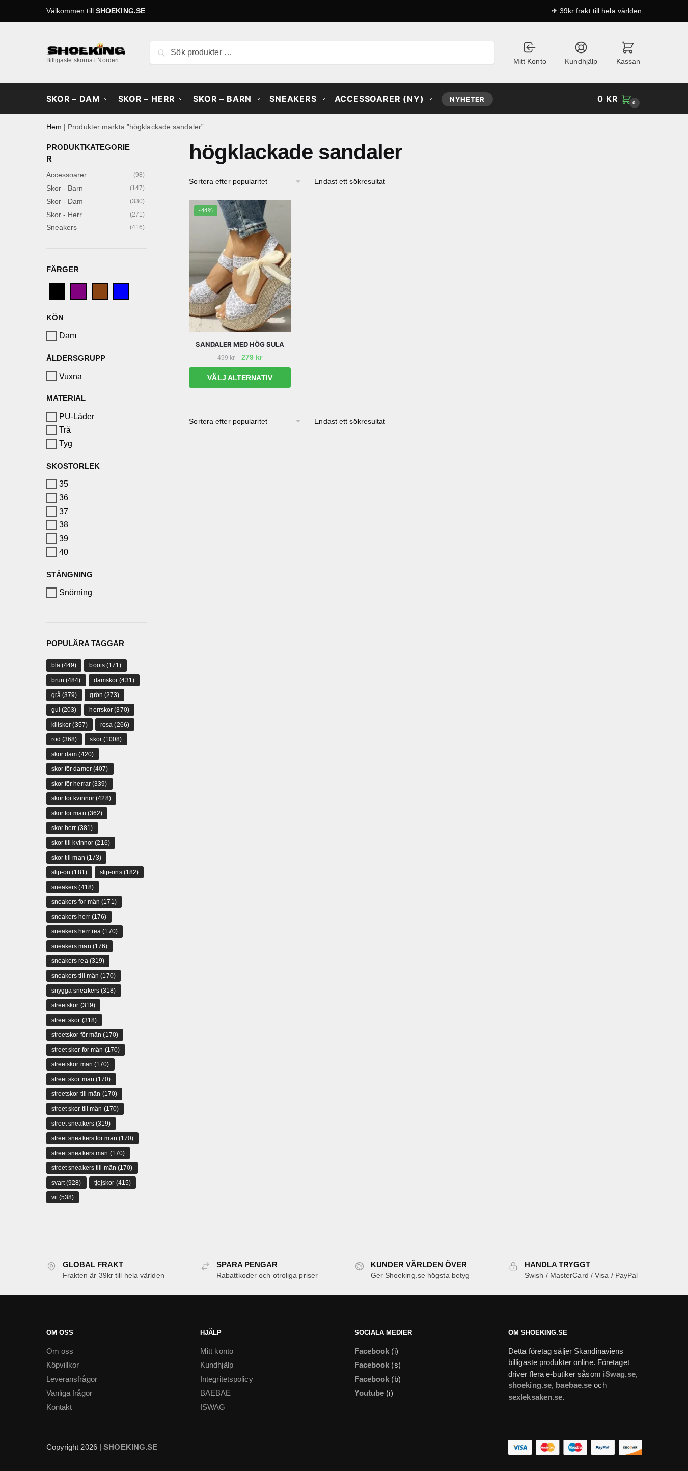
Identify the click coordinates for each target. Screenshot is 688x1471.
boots (105, 665)
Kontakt (59, 1407)
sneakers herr (79, 916)
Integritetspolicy (226, 1379)
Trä (65, 429)
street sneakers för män (92, 1138)
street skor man (81, 1079)
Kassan (628, 61)
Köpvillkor (62, 1364)
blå (64, 665)
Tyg (65, 443)
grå (64, 695)
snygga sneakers (83, 990)
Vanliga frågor (69, 1392)
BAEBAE (215, 1392)
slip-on (69, 872)
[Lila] (78, 290)
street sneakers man (88, 1153)
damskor (114, 680)
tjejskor (112, 1182)
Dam (67, 335)
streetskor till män (84, 1094)
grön (104, 695)
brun (66, 680)
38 (63, 524)
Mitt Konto (529, 61)
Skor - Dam (65, 201)
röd (64, 739)
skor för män (77, 813)
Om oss (60, 1351)
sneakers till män (83, 975)
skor (106, 739)
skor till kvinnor (80, 842)
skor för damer (79, 768)
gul (64, 709)
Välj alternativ (239, 377)
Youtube (369, 1392)
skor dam (72, 754)
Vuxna (70, 375)
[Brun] (100, 290)
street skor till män (85, 1108)
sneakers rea (78, 961)
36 (63, 497)
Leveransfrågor (71, 1379)
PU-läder (77, 416)
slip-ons (119, 872)
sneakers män (79, 946)
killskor (69, 724)
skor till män (76, 857)
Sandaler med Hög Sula (240, 344)
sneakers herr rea (84, 931)
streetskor (73, 1005)
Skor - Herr (64, 214)
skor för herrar (79, 783)
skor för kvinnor (81, 798)
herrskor (109, 709)
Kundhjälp (581, 61)
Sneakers (61, 227)
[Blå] (121, 290)
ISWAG (213, 1407)
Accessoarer (66, 175)
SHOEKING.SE (120, 11)
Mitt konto (216, 1351)
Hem (54, 127)
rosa (114, 724)
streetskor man (80, 1064)
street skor (74, 1020)
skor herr (72, 828)
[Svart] (57, 290)
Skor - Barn (65, 188)
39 (63, 538)
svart (66, 1182)
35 (63, 483)
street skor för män (85, 1049)
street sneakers (81, 1123)
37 (63, 511)
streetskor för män (84, 1034)
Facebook (372, 1351)
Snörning (76, 592)
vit (62, 1197)
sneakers (72, 887)
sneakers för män (84, 901)
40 (63, 552)
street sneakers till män (92, 1167)
